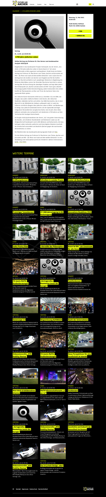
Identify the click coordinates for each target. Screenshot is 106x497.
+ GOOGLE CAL (80, 35)
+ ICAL (80, 31)
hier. (56, 132)
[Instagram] (77, 4)
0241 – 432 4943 (20, 142)
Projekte (39, 4)
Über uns (51, 4)
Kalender (32, 4)
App (45, 4)
